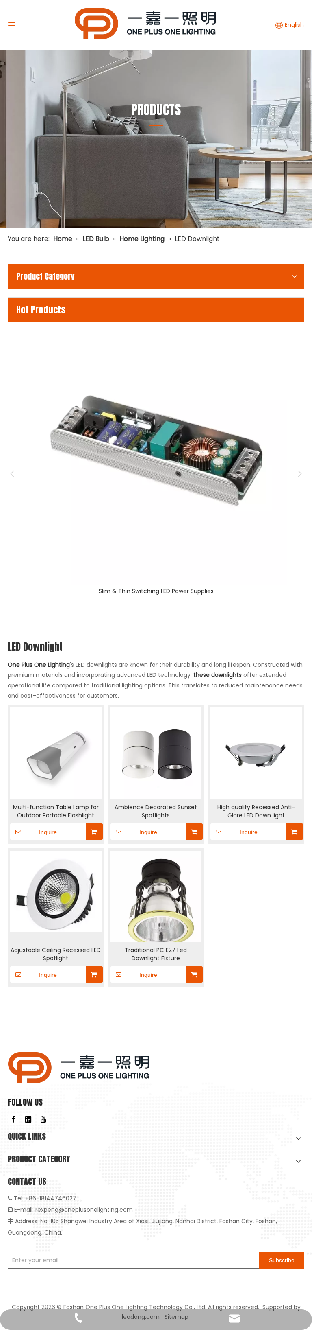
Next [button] (300, 474)
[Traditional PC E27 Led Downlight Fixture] (156, 901)
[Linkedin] (28, 1119)
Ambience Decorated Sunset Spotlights (156, 811)
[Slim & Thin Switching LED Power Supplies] (156, 453)
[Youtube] (43, 1119)
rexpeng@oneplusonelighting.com (84, 1210)
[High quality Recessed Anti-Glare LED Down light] (256, 753)
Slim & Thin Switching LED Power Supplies (156, 591)
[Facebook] (13, 1119)
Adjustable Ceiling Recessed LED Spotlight (56, 954)
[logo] (79, 1067)
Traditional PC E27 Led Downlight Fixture (156, 954)
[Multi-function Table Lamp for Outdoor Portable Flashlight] (56, 753)
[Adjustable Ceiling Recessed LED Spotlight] (56, 891)
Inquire (48, 832)
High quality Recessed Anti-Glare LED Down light (256, 811)
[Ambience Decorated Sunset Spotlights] (156, 753)
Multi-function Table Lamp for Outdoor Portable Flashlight (56, 811)
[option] (156, 459)
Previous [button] (12, 474)
